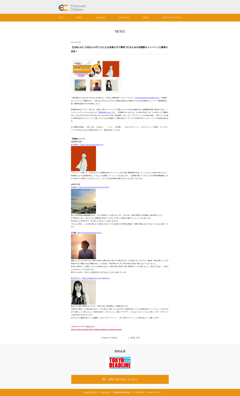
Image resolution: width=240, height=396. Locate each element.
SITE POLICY (105, 392)
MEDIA (146, 18)
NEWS (79, 18)
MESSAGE (100, 18)
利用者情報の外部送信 (122, 392)
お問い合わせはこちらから (123, 379)
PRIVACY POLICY (90, 392)
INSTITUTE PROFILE (172, 18)
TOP (61, 18)
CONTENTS (124, 18)
